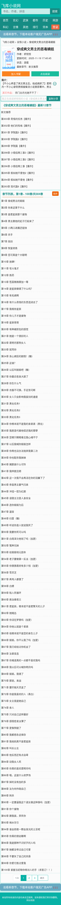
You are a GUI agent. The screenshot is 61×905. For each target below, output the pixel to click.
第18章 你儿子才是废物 (13, 315)
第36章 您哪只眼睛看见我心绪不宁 (19, 437)
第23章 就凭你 (8, 349)
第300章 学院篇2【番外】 (15, 139)
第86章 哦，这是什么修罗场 (16, 775)
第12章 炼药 (7, 275)
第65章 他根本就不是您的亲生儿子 (19, 633)
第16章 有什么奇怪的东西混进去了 (19, 302)
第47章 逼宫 (7, 511)
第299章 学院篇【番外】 (14, 145)
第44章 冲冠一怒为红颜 (13, 491)
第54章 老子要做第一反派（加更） (19, 559)
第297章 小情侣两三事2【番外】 (18, 159)
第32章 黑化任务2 (10, 410)
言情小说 (21, 42)
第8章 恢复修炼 (9, 248)
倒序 (55, 193)
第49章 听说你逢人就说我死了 (17, 525)
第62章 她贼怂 (8, 613)
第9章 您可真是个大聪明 (14, 254)
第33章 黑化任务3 (10, 417)
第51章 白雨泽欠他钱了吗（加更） (19, 538)
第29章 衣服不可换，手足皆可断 (18, 390)
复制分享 (53, 98)
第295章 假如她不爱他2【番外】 (18, 173)
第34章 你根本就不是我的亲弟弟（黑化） (23, 423)
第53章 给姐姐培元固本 (13, 552)
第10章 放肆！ (8, 261)
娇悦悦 (27, 54)
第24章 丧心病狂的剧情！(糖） (17, 356)
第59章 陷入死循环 (11, 592)
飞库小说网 (11, 5)
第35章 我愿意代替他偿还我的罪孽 (19, 430)
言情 (15, 27)
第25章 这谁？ (8, 363)
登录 (55, 27)
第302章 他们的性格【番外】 (16, 125)
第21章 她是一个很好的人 (14, 336)
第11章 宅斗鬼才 (10, 268)
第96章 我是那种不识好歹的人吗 (18, 842)
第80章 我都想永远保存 (13, 734)
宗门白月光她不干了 (25, 92)
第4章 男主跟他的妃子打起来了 (17, 221)
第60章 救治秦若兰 (11, 599)
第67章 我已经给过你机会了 (16, 646)
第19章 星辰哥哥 (10, 322)
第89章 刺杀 (7, 795)
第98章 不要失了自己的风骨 (16, 856)
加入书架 (16, 74)
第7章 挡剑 (7, 241)
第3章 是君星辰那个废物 (14, 214)
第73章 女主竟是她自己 (13, 700)
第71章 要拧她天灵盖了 (13, 687)
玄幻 (15, 20)
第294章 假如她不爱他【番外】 (17, 179)
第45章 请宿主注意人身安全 (16, 498)
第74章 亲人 (7, 707)
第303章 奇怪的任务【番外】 (16, 118)
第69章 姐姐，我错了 (12, 673)
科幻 (5, 27)
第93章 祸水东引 (10, 822)
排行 (35, 27)
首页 (5, 20)
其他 (25, 27)
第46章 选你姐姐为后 (12, 504)
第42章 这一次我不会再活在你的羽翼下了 (23, 477)
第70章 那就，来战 (11, 680)
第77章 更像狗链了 (11, 727)
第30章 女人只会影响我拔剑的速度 (19, 396)
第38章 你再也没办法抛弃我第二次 (19, 450)
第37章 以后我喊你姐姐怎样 (16, 444)
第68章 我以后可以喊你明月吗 (17, 667)
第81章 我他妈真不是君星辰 (16, 741)
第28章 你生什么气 (11, 383)
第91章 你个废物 (10, 809)
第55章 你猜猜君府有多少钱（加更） (20, 565)
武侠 (25, 20)
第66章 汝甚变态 (10, 653)
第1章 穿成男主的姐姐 (13, 200)
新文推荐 (33, 66)
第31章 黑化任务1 (10, 403)
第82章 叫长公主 (10, 748)
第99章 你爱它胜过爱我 (13, 863)
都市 (35, 20)
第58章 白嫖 (7, 586)
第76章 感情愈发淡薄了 (13, 721)
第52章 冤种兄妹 (10, 545)
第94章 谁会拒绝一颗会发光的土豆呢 (20, 829)
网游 (55, 20)
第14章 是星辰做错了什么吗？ (17, 288)
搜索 (55, 11)
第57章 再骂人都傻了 (12, 579)
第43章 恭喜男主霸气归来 (14, 484)
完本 (45, 27)
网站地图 (30, 900)
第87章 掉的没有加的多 (13, 782)
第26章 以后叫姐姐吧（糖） (16, 369)
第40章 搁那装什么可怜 (13, 464)
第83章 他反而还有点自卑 (14, 755)
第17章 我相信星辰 (11, 309)
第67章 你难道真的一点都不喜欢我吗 (20, 660)
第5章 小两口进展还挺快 (14, 227)
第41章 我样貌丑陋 (11, 471)
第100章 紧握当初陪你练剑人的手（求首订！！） (27, 869)
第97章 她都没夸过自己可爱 (16, 849)
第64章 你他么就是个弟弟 (14, 626)
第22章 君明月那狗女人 (13, 342)
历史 (45, 20)
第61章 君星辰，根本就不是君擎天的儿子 (23, 606)
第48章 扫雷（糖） (11, 518)
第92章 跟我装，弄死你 (13, 815)
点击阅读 (45, 74)
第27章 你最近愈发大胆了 (14, 376)
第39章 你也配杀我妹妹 (13, 457)
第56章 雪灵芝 (8, 572)
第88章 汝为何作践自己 (13, 788)
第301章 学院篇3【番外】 (15, 132)
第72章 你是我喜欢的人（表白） (18, 694)
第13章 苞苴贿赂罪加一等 (14, 281)
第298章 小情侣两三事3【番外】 (18, 152)
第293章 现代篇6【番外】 (15, 186)
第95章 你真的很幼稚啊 (13, 836)
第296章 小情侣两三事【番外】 (17, 166)
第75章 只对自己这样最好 (14, 714)
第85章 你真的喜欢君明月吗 (16, 768)
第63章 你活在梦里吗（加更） (17, 619)
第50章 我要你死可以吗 (13, 532)
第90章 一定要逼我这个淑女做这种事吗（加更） (26, 802)
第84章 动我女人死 (11, 761)
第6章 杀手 (7, 234)
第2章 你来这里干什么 (13, 207)
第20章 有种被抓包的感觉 (14, 329)
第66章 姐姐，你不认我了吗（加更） (20, 640)
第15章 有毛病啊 (10, 295)
